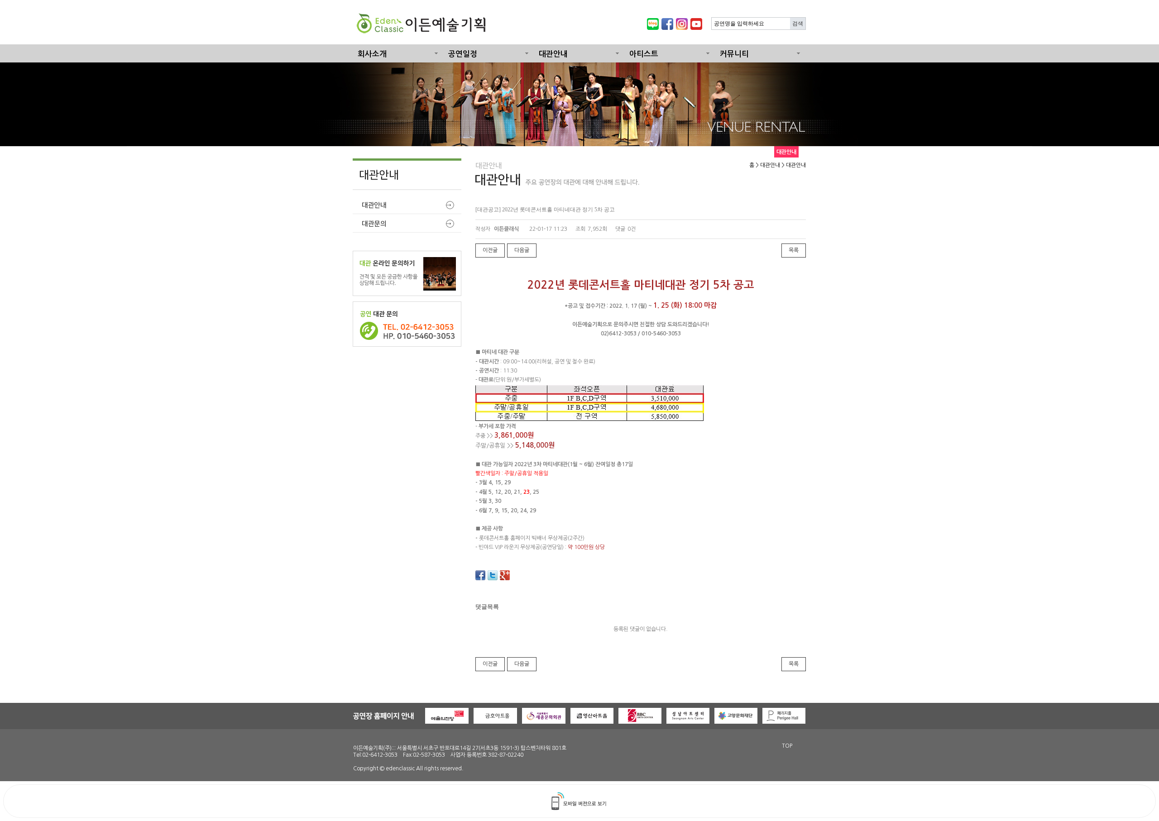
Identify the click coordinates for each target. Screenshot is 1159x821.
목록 (794, 250)
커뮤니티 (734, 54)
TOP (787, 746)
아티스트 (643, 54)
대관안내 (553, 54)
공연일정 (462, 54)
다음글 (521, 250)
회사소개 (372, 54)
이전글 (490, 250)
